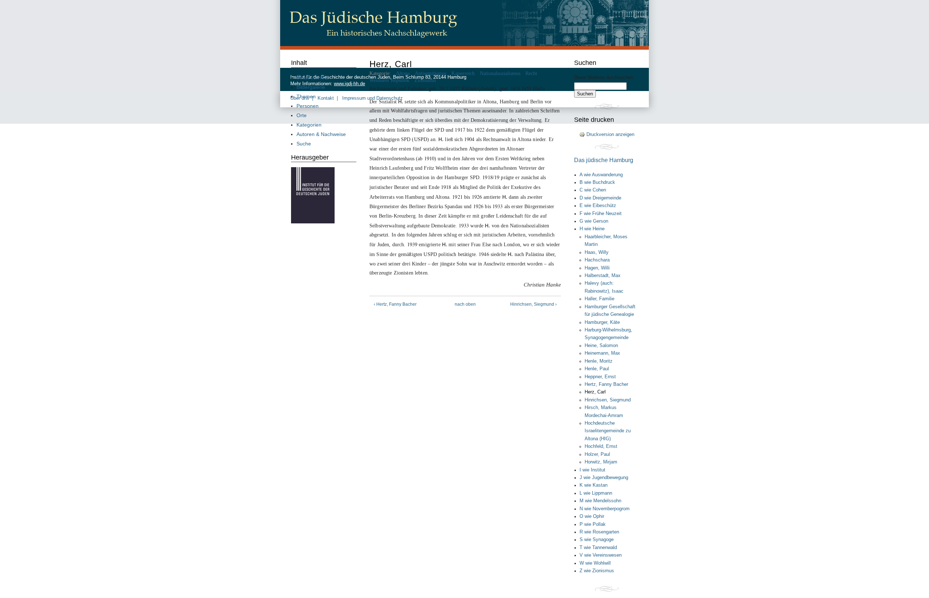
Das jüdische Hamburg (603, 160)
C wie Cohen (593, 190)
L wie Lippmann (596, 493)
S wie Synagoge (597, 539)
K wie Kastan (593, 485)
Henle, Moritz (599, 361)
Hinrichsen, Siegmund (608, 400)
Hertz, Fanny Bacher (606, 384)
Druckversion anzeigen (610, 134)
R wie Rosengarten (599, 532)
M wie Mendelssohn (600, 500)
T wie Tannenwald (598, 547)
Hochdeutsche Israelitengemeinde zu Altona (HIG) (608, 431)
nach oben (465, 304)
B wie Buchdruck (597, 182)
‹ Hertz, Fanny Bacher (395, 304)
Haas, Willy (597, 252)
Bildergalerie (310, 87)
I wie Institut (592, 470)
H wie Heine (592, 228)
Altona (403, 73)
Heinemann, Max (602, 353)
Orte (301, 115)
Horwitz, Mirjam (601, 462)
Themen (306, 96)
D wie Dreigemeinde (600, 198)
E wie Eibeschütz (598, 205)
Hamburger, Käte (602, 322)
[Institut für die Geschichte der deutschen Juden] (313, 221)
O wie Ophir (592, 516)
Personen (307, 106)
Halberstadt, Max (603, 275)
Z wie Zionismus (597, 570)
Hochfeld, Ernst (601, 446)
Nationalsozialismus (500, 73)
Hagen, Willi (597, 268)
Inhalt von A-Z (312, 78)
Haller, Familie (599, 298)
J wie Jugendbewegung (604, 477)
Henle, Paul (597, 368)
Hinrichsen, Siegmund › (533, 304)
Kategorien (309, 125)
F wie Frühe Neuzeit (601, 213)
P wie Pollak (593, 524)
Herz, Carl (595, 392)
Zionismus (425, 80)
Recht (531, 73)
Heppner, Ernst (600, 376)
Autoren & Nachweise (321, 134)
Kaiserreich (463, 73)
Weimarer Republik (389, 80)
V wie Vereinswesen (601, 555)
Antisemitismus (430, 73)
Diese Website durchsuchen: (604, 77)
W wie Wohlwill (595, 563)
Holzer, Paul (597, 454)
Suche (303, 144)
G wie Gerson (594, 221)
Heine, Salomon (601, 345)
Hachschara (597, 260)
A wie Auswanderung (601, 174)
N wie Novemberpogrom (605, 508)
